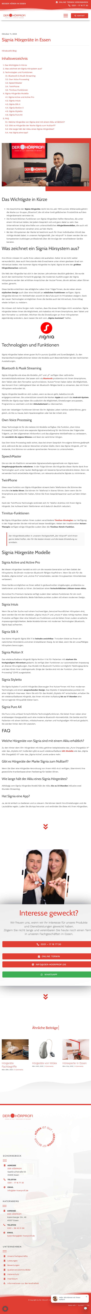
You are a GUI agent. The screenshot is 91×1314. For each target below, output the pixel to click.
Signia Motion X (16, 108)
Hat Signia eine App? (18, 132)
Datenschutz (13, 1274)
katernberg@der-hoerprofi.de (21, 1236)
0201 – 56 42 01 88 (15, 1228)
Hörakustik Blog (9, 51)
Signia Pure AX (16, 115)
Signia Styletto (16, 111)
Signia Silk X (14, 104)
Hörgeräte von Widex (44, 1063)
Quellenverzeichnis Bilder (19, 1270)
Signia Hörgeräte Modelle (17, 93)
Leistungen (12, 1261)
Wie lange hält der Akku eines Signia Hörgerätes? (31, 129)
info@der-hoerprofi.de (17, 1190)
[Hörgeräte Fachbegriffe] (15, 1049)
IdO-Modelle (67, 751)
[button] (5, 1309)
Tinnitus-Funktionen (18, 90)
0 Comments (18, 1070)
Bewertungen (13, 1265)
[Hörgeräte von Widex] (45, 1049)
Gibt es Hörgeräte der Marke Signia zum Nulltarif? (32, 125)
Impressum (12, 1279)
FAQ (7, 118)
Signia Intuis (14, 101)
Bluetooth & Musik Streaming (21, 76)
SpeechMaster (15, 83)
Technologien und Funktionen (18, 72)
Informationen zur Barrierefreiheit (23, 1283)
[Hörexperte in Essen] (75, 1049)
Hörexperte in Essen (74, 1063)
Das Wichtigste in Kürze (16, 65)
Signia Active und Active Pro (21, 97)
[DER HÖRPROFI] (14, 13)
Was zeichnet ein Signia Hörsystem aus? (23, 69)
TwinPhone (14, 86)
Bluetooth (48, 378)
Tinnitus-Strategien (64, 520)
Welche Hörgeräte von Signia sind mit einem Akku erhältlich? (36, 122)
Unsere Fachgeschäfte (17, 1256)
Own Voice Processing (19, 79)
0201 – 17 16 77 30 (15, 1183)
